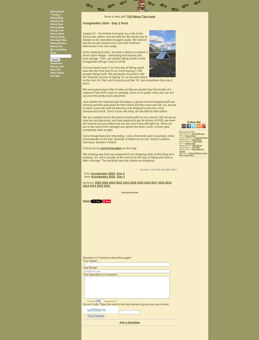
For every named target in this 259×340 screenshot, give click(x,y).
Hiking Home (57, 11)
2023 (112, 182)
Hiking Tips (56, 46)
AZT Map (196, 147)
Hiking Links (57, 66)
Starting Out (56, 21)
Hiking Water (57, 27)
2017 (154, 182)
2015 (168, 182)
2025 (98, 182)
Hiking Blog (56, 18)
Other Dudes (57, 72)
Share (87, 201)
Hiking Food (57, 30)
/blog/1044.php (201, 138)
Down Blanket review (198, 153)
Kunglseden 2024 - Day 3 (108, 176)
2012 (100, 185)
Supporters (56, 63)
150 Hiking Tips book (141, 16)
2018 (147, 182)
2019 (140, 182)
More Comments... (187, 155)
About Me (55, 69)
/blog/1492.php (198, 134)
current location (111, 148)
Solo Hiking (197, 145)
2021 (126, 182)
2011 (107, 185)
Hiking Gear (56, 24)
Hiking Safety (57, 37)
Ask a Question (129, 322)
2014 (86, 185)
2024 (105, 182)
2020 (133, 182)
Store (53, 52)
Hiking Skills (57, 33)
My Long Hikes (58, 49)
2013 (93, 185)
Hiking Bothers (58, 43)
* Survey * (55, 14)
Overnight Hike (58, 40)
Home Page (191, 136)
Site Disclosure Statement (129, 192)
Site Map (55, 76)
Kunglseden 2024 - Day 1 (108, 173)
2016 (161, 182)
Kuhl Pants (197, 140)
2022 (119, 182)
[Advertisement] (193, 65)
